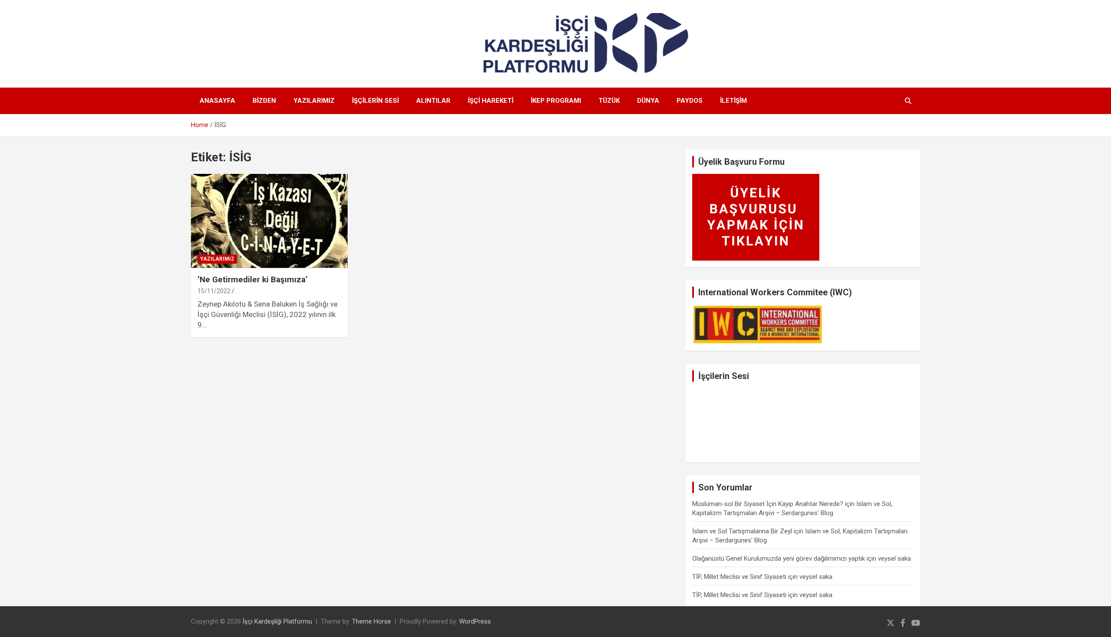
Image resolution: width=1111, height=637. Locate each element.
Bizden (264, 101)
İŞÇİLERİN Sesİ (375, 101)
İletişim (733, 101)
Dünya (648, 101)
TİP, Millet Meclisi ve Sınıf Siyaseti (739, 577)
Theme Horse (371, 621)
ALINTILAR (433, 101)
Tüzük (609, 101)
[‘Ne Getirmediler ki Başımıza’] (269, 221)
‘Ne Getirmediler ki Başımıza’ (252, 279)
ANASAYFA (217, 101)
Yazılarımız (314, 101)
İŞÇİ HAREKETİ (490, 101)
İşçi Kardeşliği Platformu (277, 621)
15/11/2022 (213, 290)
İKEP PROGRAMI (556, 101)
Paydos (690, 101)
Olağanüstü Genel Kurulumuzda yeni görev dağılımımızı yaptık (778, 558)
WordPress (475, 621)
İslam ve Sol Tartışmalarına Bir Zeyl (742, 531)
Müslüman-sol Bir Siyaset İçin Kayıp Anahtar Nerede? (767, 504)
